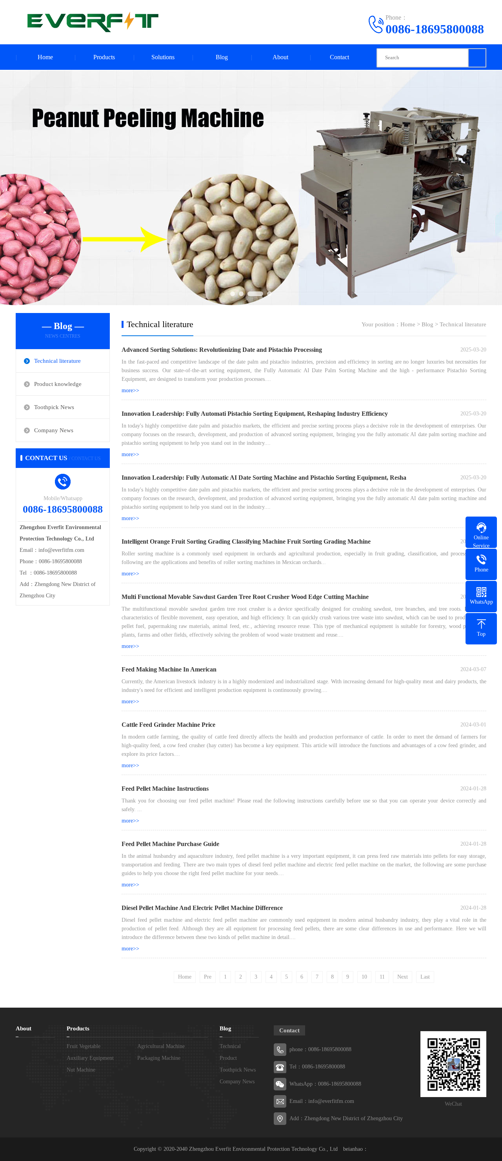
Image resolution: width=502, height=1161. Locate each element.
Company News (53, 430)
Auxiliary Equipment (90, 1058)
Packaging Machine (158, 1058)
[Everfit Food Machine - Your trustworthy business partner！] (90, 21)
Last (425, 977)
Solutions (163, 57)
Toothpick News (54, 407)
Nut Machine (81, 1070)
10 (364, 977)
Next (402, 977)
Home (45, 57)
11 (382, 977)
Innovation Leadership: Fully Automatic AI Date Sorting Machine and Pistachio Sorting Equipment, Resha (264, 477)
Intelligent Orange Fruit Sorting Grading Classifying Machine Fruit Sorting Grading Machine (246, 541)
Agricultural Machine (161, 1046)
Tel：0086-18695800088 (317, 1067)
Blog (222, 57)
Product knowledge (58, 384)
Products (104, 57)
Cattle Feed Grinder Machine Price (168, 724)
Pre (207, 977)
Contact (339, 57)
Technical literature (57, 361)
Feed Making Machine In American (169, 669)
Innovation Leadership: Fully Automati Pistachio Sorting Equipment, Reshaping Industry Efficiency (255, 413)
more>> (130, 390)
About (280, 57)
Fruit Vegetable (83, 1046)
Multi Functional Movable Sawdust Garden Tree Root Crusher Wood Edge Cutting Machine (245, 596)
